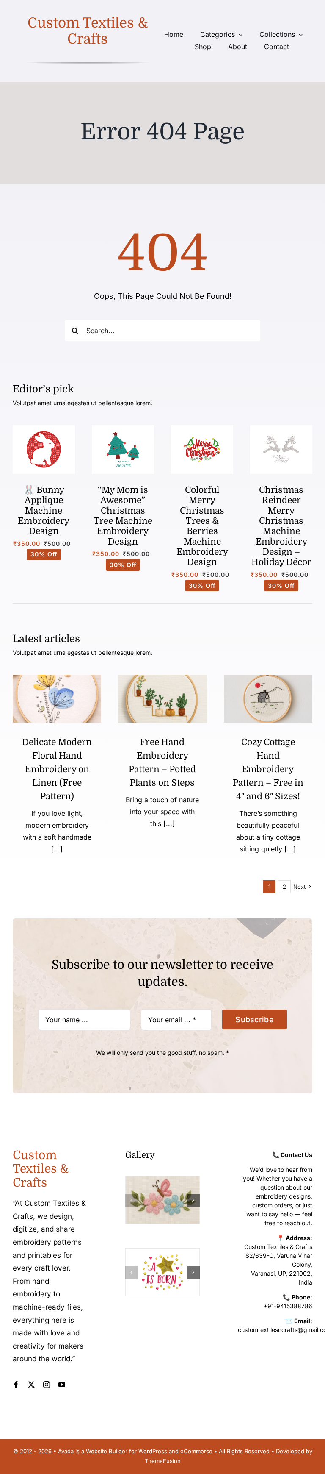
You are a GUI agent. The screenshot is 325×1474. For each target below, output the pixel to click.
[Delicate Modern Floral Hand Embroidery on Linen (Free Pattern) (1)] (57, 678)
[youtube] (61, 1384)
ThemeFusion (163, 1460)
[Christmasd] (202, 428)
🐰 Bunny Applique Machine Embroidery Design (43, 510)
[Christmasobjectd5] (281, 428)
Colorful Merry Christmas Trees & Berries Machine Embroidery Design (202, 526)
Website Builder (106, 1451)
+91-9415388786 (288, 1306)
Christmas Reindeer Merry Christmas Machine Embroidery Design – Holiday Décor (281, 526)
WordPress (152, 1451)
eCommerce (196, 1451)
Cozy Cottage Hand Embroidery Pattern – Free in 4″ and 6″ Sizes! (268, 769)
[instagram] (46, 1384)
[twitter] (31, 1384)
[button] (131, 1200)
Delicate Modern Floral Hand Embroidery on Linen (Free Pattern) (57, 769)
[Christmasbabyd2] (123, 428)
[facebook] (16, 1384)
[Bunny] (44, 428)
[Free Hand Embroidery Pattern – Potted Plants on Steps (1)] (162, 678)
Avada (66, 1451)
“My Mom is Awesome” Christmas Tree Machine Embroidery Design (123, 516)
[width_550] (268, 678)
